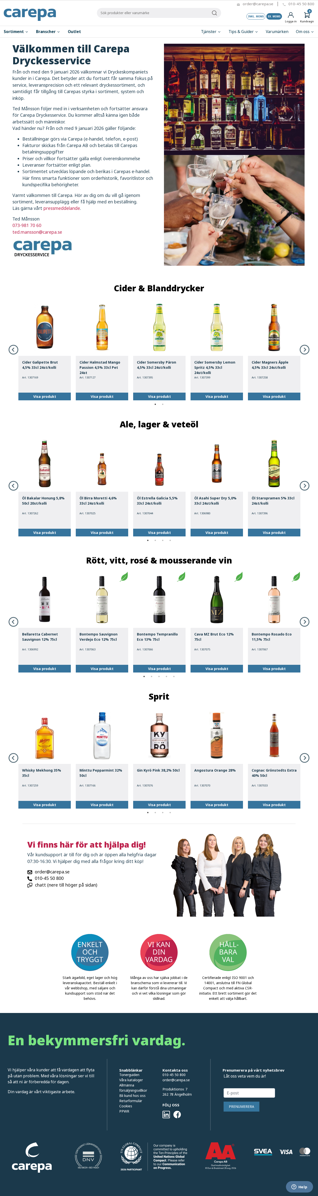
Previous (13, 350)
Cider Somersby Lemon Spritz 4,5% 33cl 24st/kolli (214, 367)
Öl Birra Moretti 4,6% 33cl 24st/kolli (98, 501)
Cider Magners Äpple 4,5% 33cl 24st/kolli (270, 365)
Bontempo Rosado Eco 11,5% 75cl (272, 637)
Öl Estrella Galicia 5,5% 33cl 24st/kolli (157, 501)
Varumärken (277, 31)
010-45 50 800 (301, 3)
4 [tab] (170, 540)
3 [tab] (162, 540)
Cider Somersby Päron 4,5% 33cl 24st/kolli (156, 365)
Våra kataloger (131, 1080)
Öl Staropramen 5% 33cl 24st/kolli (273, 501)
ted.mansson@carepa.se (37, 232)
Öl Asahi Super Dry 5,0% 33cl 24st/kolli (215, 501)
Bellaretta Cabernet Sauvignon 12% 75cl (40, 637)
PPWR (124, 1111)
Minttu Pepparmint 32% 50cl (101, 773)
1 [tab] (155, 404)
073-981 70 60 (26, 225)
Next (305, 350)
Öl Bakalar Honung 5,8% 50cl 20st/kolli (43, 501)
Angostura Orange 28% (215, 770)
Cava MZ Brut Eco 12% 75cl (214, 637)
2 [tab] (162, 404)
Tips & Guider (242, 31)
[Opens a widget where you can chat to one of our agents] (299, 1187)
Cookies (125, 1106)
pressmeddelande (61, 208)
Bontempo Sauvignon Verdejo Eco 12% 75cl (99, 637)
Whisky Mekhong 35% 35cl (41, 773)
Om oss (303, 31)
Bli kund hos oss (132, 1095)
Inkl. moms (256, 16)
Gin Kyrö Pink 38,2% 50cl (158, 770)
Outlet (74, 31)
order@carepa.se (258, 3)
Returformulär (130, 1100)
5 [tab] (173, 676)
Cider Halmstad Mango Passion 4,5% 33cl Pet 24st (100, 367)
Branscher (46, 31)
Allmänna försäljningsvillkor (133, 1088)
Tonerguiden (129, 1074)
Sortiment (14, 31)
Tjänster (209, 31)
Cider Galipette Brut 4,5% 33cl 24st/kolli (40, 365)
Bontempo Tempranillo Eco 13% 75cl (157, 637)
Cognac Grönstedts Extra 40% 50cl (274, 773)
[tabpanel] (44, 350)
